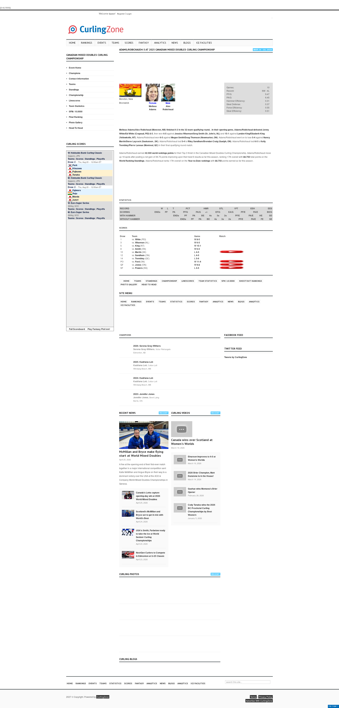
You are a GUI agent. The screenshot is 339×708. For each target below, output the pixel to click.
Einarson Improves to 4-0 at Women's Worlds (202, 458)
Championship (76, 95)
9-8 (198, 264)
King (137, 245)
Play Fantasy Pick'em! (99, 329)
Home (72, 42)
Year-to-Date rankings (199, 160)
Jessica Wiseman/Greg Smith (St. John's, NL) (197, 133)
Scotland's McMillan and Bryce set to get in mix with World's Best (149, 515)
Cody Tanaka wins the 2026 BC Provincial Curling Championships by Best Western (201, 509)
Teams (115, 42)
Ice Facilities (204, 42)
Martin (138, 252)
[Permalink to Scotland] (128, 513)
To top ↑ (333, 706)
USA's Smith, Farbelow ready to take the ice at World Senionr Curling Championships (150, 535)
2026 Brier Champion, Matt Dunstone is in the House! (201, 474)
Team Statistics (76, 106)
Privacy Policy (265, 696)
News (175, 42)
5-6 (197, 258)
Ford (137, 261)
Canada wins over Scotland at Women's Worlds (192, 442)
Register (121, 13)
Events (102, 42)
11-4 (199, 261)
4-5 (197, 252)
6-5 (164, 133)
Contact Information (79, 78)
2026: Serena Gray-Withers (147, 345)
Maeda (76, 196)
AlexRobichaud (168, 108)
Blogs (187, 42)
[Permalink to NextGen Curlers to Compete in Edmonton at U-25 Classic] (128, 554)
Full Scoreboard (77, 329)
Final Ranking (75, 117)
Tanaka (76, 174)
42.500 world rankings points (159, 153)
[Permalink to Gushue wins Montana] (180, 491)
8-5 (151, 133)
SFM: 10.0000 (75, 111)
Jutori (75, 199)
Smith (138, 248)
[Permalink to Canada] (128, 495)
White (138, 239)
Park (75, 165)
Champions (74, 73)
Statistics (176, 301)
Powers (139, 267)
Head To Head (76, 127)
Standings (74, 89)
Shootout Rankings (250, 281)
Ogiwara (77, 190)
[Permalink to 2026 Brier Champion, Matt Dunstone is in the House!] (180, 475)
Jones (138, 264)
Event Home (75, 67)
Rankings (86, 42)
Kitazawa (77, 168)
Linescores (74, 100)
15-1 (227, 133)
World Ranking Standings (131, 160)
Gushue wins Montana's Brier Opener (202, 490)
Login (129, 13)
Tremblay (139, 258)
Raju (75, 193)
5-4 (253, 137)
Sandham (140, 255)
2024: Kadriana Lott (143, 378)
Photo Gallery (75, 122)
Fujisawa (77, 171)
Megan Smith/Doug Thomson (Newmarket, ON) (194, 137)
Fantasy (144, 42)
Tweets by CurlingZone (235, 357)
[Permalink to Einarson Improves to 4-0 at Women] (180, 459)
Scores (129, 42)
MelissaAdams (153, 108)
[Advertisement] (90, 273)
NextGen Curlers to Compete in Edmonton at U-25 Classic (150, 554)
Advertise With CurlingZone (259, 700)
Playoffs (101, 158)
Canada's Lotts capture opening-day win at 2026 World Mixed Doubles (148, 496)
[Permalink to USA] (128, 532)
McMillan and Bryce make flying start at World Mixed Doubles (141, 454)
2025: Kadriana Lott (143, 361)
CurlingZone (103, 696)
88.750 (246, 156)
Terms (253, 696)
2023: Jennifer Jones (143, 394)
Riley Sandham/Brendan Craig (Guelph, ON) (209, 141)
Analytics (160, 42)
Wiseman (139, 242)
